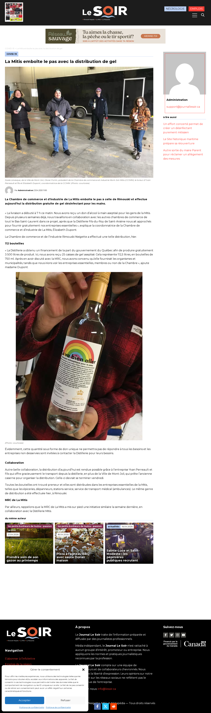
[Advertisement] (79, 588)
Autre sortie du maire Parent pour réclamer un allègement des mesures (183, 154)
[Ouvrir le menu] (194, 15)
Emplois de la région (18, 664)
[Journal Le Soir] (105, 12)
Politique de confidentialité (31, 707)
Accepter (24, 700)
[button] (83, 669)
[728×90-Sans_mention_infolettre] (105, 36)
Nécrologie (175, 8)
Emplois (196, 8)
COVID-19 (9, 48)
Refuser (65, 700)
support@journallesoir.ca (183, 106)
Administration (25, 190)
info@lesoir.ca (107, 688)
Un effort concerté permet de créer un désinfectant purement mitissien (183, 128)
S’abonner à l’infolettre (20, 658)
